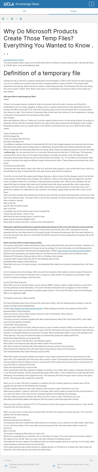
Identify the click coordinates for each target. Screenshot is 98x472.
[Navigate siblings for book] (7, 18)
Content (73, 11)
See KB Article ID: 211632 (13, 60)
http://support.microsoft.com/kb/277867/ (74, 251)
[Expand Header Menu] (91, 4)
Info (24, 11)
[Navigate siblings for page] (16, 18)
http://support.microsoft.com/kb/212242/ (26, 308)
